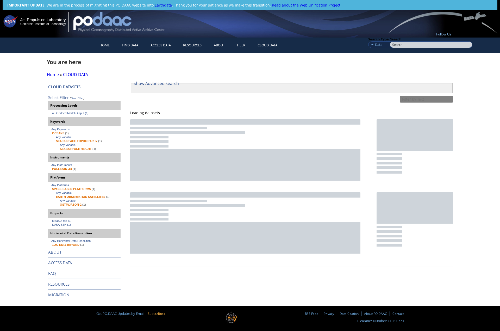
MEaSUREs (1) (62, 220)
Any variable (64, 137)
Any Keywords (60, 129)
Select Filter (58, 97)
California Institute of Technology (43, 24)
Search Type (378, 39)
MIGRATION (58, 294)
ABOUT (54, 252)
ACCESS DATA (60, 262)
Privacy (329, 313)
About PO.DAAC (375, 313)
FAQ (52, 273)
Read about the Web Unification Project (306, 5)
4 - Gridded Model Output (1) (70, 113)
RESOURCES (192, 45)
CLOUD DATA (267, 45)
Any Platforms (60, 185)
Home (104, 45)
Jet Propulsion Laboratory (43, 19)
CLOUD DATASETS (64, 86)
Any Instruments (61, 165)
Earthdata (163, 5)
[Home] (123, 22)
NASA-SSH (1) (61, 224)
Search (396, 39)
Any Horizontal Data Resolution (71, 240)
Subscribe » (156, 313)
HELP (241, 45)
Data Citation (349, 313)
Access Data (161, 45)
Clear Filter (77, 98)
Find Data (130, 45)
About (219, 45)
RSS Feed (311, 313)
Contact (398, 313)
